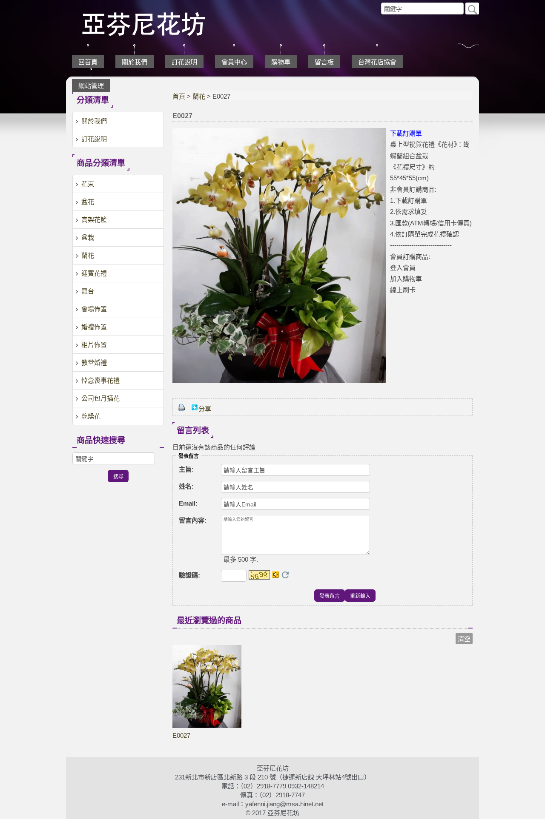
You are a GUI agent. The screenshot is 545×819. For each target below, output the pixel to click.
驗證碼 (189, 575)
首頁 (178, 96)
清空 (464, 639)
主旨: (186, 469)
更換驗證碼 (285, 575)
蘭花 (198, 96)
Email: (188, 503)
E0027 (181, 735)
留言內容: (193, 520)
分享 (204, 408)
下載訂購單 (406, 133)
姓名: (186, 486)
